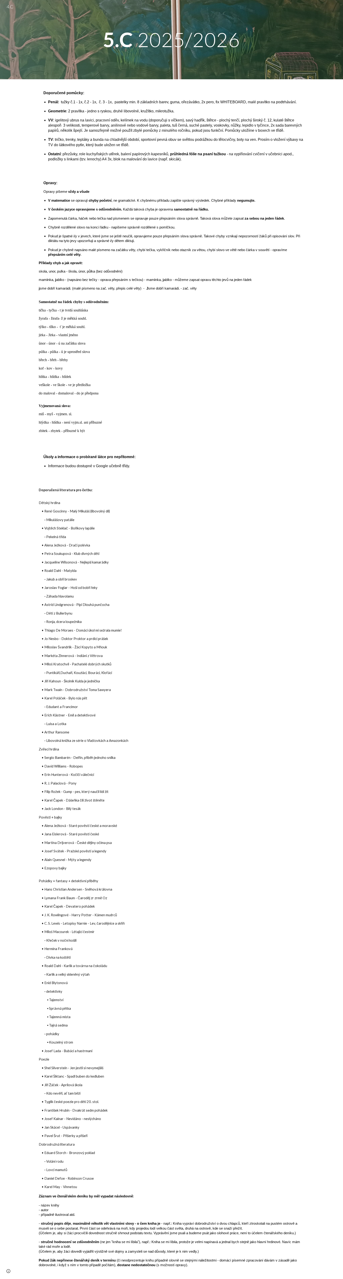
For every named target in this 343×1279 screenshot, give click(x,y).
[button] (8, 1271)
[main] (171, 39)
